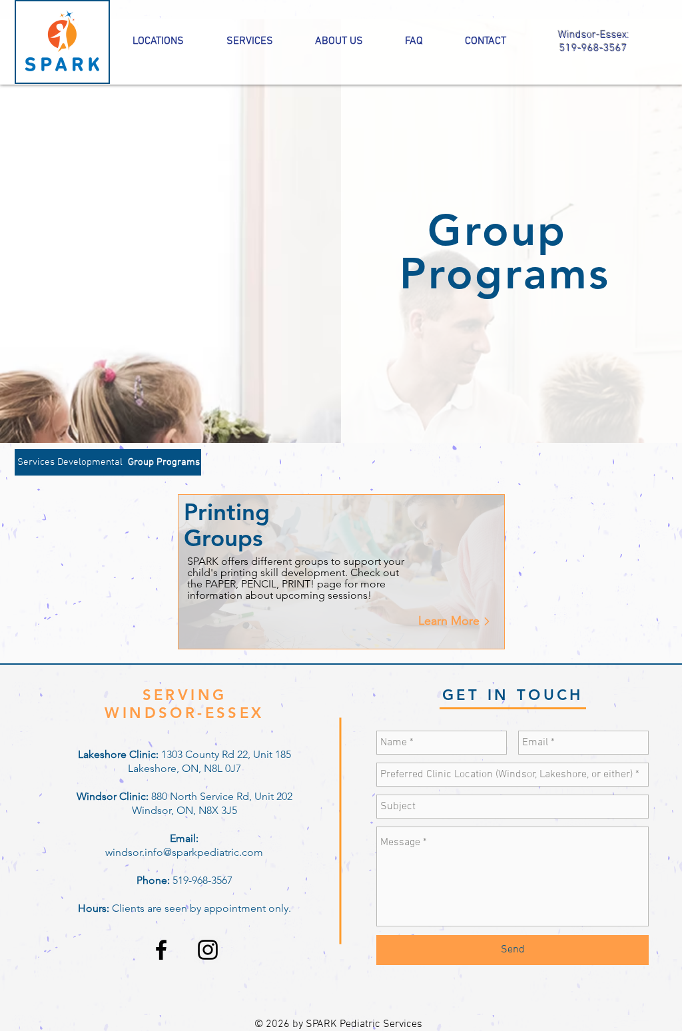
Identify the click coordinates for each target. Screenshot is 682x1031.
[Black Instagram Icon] (207, 949)
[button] (163, 462)
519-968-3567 (593, 48)
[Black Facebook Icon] (161, 949)
